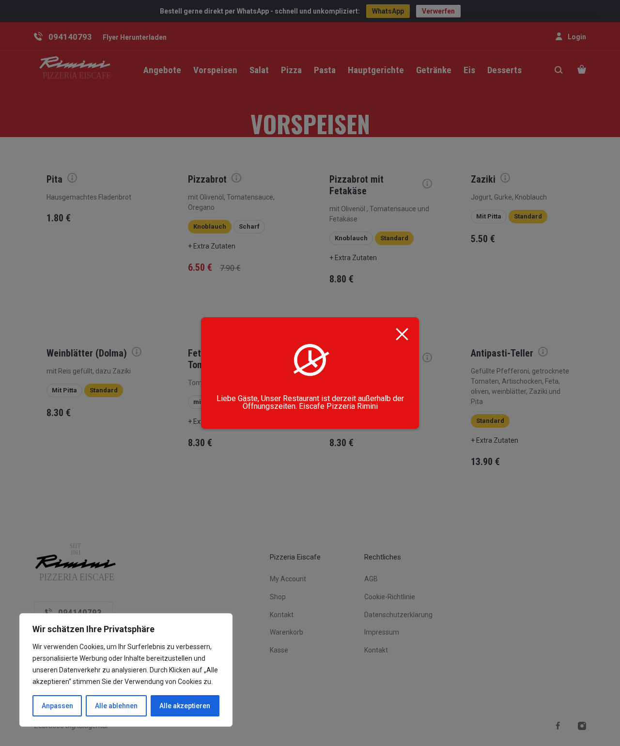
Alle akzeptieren (184, 706)
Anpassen (57, 706)
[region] (125, 670)
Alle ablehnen (116, 706)
